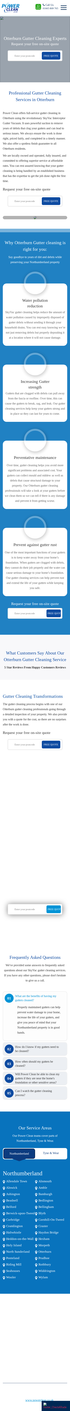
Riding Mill (13, 1264)
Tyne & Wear (51, 1153)
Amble (42, 1187)
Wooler (11, 1277)
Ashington (13, 1194)
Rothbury (44, 1264)
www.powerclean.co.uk (39, 1400)
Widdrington (46, 1271)
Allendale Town (16, 1181)
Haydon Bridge (48, 1232)
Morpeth (44, 1245)
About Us (7, 1333)
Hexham (43, 1239)
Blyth (42, 1213)
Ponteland (12, 1258)
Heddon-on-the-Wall (20, 1239)
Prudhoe (43, 1258)
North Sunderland (18, 1251)
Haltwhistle (13, 1232)
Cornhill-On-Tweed (51, 1219)
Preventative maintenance (35, 457)
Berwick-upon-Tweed (20, 1213)
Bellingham (46, 1207)
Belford (11, 1207)
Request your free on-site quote (35, 44)
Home (6, 1327)
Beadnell (12, 1200)
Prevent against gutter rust (35, 544)
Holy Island (14, 1245)
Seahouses (13, 1271)
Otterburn (44, 1251)
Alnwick (11, 1187)
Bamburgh (45, 1194)
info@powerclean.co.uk (19, 1361)
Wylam (43, 1277)
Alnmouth (45, 1181)
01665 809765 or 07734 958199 (23, 1352)
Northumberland (19, 1153)
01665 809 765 (50, 8)
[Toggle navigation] (63, 7)
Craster (43, 1226)
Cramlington (14, 1226)
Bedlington (45, 1200)
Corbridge (13, 1219)
